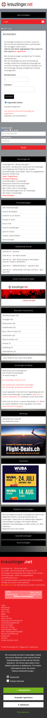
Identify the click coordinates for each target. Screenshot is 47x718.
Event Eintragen (8, 195)
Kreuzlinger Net (17, 4)
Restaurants (7, 323)
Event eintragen (23, 543)
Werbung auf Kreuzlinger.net (12, 621)
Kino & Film (6, 224)
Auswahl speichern (23, 697)
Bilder (3, 614)
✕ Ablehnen (23, 705)
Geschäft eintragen (23, 536)
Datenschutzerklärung (9, 634)
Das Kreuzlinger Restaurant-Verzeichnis (17, 387)
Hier (38, 401)
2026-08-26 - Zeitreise (10, 252)
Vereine (5, 343)
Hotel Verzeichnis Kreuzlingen (13, 186)
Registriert (6, 529)
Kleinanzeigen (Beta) (9, 629)
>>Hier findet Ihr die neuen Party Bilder (17, 358)
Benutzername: (10, 75)
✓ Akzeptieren (23, 690)
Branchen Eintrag (7, 627)
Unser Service (6, 618)
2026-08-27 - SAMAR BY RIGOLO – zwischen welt (20, 266)
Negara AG (24, 647)
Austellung (6, 347)
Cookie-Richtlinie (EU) (9, 640)
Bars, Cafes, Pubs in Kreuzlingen (14, 188)
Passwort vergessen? (12, 107)
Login (4, 176)
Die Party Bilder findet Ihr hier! (14, 380)
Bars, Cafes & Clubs (9, 331)
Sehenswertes (7, 351)
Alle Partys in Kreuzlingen (12, 193)
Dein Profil (5, 610)
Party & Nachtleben (9, 212)
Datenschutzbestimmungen (23, 671)
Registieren (5, 607)
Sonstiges (6, 319)
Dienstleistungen (8, 315)
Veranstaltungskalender (10, 623)
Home (5, 28)
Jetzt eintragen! (23, 15)
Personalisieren (23, 712)
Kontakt (4, 638)
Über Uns (4, 616)
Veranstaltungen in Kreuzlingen (14, 181)
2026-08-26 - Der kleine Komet (14, 256)
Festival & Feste (8, 220)
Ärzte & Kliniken (8, 339)
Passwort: (8, 85)
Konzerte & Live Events (11, 216)
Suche (23, 148)
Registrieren (13, 176)
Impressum (5, 636)
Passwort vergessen (10, 179)
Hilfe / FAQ (5, 612)
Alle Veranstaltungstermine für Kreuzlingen (18, 191)
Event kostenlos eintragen (12, 406)
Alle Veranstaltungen (10, 208)
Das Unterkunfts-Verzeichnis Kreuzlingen (18, 385)
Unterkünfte (7, 335)
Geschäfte (15, 130)
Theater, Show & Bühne (11, 236)
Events (6, 130)
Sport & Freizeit (8, 232)
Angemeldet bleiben (15, 103)
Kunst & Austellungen (10, 228)
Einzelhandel (7, 327)
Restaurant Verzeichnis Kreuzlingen (16, 183)
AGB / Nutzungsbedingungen (12, 631)
